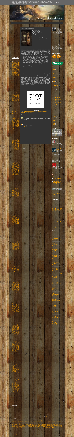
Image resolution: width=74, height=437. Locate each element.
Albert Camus (17, 70)
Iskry (12, 422)
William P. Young (14, 385)
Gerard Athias (16, 162)
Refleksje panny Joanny (57, 178)
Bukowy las (41, 420)
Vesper (57, 424)
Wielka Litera (27, 425)
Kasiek (25, 117)
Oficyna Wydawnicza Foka (26, 423)
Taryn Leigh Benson (16, 369)
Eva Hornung (15, 150)
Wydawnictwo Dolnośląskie (21, 427)
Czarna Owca (52, 420)
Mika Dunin (17, 305)
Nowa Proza (58, 422)
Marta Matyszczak (14, 284)
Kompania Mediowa (20, 422)
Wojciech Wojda (16, 389)
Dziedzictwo (54, 287)
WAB (12, 425)
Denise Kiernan (14, 137)
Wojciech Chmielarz (15, 387)
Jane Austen (17, 192)
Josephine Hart (15, 213)
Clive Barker (13, 129)
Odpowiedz (25, 126)
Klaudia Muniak (16, 238)
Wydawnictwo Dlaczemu (59, 426)
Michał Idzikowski (16, 302)
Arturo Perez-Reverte (14, 103)
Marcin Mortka (13, 265)
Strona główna (14, 22)
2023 (54, 72)
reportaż (61, 221)
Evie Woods (17, 151)
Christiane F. (17, 125)
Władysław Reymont (16, 391)
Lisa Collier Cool (17, 249)
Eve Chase (14, 151)
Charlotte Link (13, 121)
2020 (54, 76)
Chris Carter (17, 122)
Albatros (20, 420)
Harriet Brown (17, 171)
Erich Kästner (15, 148)
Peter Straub (17, 328)
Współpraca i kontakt (40, 22)
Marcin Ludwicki (16, 264)
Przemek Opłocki (17, 334)
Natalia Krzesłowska (16, 311)
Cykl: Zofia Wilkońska (55, 282)
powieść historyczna (41, 111)
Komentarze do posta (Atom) (29, 148)
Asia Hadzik (60, 27)
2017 (54, 80)
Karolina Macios (14, 224)
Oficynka (32, 423)
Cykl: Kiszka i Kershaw (55, 259)
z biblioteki (53, 195)
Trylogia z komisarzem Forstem (57, 307)
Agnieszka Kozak (14, 66)
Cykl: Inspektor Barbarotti (56, 251)
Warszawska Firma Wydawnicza (20, 425)
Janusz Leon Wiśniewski (15, 194)
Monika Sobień (13, 309)
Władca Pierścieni (55, 311)
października (56, 85)
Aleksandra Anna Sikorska (15, 74)
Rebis (31, 424)
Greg (42, 421)
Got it (61, 2)
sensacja (53, 223)
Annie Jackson (16, 97)
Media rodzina (49, 422)
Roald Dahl (14, 343)
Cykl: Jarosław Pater (55, 255)
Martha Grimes (16, 285)
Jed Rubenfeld (17, 196)
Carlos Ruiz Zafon (15, 116)
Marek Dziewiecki (15, 270)
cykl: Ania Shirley (54, 316)
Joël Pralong (15, 214)
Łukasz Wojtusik (14, 402)
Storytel (45, 424)
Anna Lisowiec (17, 90)
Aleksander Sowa (16, 73)
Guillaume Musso (15, 167)
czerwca (55, 90)
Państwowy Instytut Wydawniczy (43, 423)
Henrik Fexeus (14, 175)
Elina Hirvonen (17, 144)
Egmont (21, 421)
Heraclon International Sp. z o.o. (55, 421)
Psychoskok (22, 424)
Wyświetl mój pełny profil (56, 50)
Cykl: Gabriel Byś (55, 244)
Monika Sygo (17, 309)
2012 (54, 124)
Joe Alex (16, 206)
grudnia (55, 82)
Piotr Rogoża (17, 333)
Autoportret (28, 22)
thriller (59, 223)
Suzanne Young (16, 365)
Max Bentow (15, 287)
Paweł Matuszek (16, 326)
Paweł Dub (15, 325)
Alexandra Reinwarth (15, 78)
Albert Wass (14, 71)
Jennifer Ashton (13, 197)
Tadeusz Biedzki (14, 368)
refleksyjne (54, 221)
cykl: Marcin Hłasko (55, 323)
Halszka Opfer (17, 168)
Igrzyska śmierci (54, 290)
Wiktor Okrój (15, 382)
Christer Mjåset (17, 124)
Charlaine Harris (16, 118)
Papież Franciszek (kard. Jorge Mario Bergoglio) (15, 320)
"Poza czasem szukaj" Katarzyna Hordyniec (57, 94)
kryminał (54, 208)
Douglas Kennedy (15, 141)
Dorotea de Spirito (16, 140)
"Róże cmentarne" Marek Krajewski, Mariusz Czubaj (58, 109)
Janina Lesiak (17, 193)
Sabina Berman (14, 349)
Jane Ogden (13, 193)
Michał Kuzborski (14, 303)
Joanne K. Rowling (15, 205)
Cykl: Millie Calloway (55, 268)
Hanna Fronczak (14, 169)
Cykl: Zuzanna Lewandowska (56, 283)
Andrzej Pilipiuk (15, 82)
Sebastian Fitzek (16, 353)
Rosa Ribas (17, 346)
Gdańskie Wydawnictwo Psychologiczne (36, 421)
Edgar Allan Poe (14, 143)
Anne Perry (16, 96)
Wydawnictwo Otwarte (35, 430)
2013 (54, 123)
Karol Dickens (17, 222)
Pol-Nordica (59, 423)
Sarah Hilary (15, 352)
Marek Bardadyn (16, 269)
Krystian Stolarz (17, 242)
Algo (23, 420)
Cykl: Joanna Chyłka (55, 256)
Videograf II (59, 424)
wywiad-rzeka (54, 228)
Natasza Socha (17, 313)
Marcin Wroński (14, 268)
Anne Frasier (17, 95)
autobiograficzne (55, 201)
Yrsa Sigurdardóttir (15, 392)
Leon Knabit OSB (14, 246)
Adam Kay (13, 62)
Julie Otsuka (13, 216)
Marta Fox (15, 282)
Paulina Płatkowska (14, 324)
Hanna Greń (17, 169)
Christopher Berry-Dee (15, 126)
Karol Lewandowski (15, 223)
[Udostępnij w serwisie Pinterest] (38, 110)
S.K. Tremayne (17, 348)
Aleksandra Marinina (14, 76)
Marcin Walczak (17, 267)
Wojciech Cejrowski (16, 386)
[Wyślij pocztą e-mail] (34, 110)
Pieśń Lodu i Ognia (55, 295)
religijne (57, 221)
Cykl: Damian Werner (55, 237)
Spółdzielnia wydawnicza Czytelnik (39, 424)
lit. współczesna (60, 210)
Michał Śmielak (13, 305)
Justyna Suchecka (14, 218)
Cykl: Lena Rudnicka (55, 262)
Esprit (23, 421)
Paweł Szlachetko (14, 327)
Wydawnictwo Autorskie (59, 425)
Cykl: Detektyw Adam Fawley (56, 239)
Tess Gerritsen (15, 373)
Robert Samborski (14, 345)
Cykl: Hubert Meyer (55, 249)
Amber (25, 420)
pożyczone (54, 194)
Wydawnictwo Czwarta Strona (40, 426)
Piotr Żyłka (13, 334)
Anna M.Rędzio (14, 91)
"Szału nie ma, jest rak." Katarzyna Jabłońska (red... (57, 99)
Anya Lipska (17, 99)
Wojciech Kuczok (14, 388)
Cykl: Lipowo (54, 263)
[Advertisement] (15, 40)
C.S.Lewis (13, 113)
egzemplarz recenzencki (33, 111)
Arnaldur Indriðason (14, 100)
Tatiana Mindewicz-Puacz (15, 370)
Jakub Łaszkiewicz (14, 189)
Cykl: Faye (53, 243)
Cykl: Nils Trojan (54, 270)
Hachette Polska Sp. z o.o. (47, 421)
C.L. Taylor (17, 112)
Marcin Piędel (17, 265)
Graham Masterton (15, 163)
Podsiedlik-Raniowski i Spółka (53, 423)
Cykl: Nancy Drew (55, 269)
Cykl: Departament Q (55, 238)
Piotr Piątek (13, 333)
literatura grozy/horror (55, 211)
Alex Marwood (16, 77)
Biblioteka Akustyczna (36, 420)
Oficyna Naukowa (20, 423)
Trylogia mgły (54, 305)
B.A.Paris (17, 104)
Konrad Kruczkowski (14, 239)
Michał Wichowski (16, 304)
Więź (30, 425)
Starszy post (47, 146)
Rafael (28, 424)
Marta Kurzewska (16, 283)
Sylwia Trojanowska (14, 366)
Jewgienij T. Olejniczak (15, 198)
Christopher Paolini (14, 127)
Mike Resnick (13, 306)
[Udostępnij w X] (36, 110)
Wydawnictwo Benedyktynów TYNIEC (22, 426)
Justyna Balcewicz (16, 217)
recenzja (45, 111)
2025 (54, 69)
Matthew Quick (13, 286)
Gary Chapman (16, 160)
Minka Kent (17, 306)
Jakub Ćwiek (17, 188)
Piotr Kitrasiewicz (16, 332)
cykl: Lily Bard (54, 322)
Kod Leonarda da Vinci (56, 157)
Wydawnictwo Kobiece (26, 428)
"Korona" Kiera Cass (57, 97)
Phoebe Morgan (14, 330)
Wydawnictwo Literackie (53, 428)
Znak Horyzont (30, 112)
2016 (54, 81)
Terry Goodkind (14, 371)
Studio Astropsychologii (49, 424)
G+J (30, 421)
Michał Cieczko (14, 301)
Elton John (15, 146)
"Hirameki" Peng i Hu (57, 96)
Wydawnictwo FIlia (49, 427)
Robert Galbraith (16, 344)
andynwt (35, 416)
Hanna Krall (13, 170)
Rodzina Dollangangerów (56, 300)
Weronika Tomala (14, 381)
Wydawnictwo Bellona (15, 426)
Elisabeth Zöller (14, 145)
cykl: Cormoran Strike (55, 317)
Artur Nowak (17, 102)
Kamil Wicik (15, 220)
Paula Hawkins (17, 323)
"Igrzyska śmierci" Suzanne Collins (57, 92)
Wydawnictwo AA (34, 425)
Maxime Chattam (14, 289)
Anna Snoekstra (17, 94)
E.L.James (17, 142)
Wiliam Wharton (16, 383)
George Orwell (13, 161)
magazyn (57, 212)
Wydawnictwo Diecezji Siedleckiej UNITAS (51, 426)
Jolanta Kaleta (14, 212)
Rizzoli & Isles (54, 299)
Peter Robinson (13, 328)
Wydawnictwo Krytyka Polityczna (35, 428)
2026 (54, 68)
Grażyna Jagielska (14, 164)
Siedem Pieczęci (54, 304)
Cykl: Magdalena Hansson (56, 264)
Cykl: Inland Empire (55, 250)
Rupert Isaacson (14, 347)
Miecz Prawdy (54, 293)
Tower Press (54, 424)
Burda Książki (48, 420)
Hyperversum (54, 289)
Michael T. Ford (16, 300)
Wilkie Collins (13, 384)
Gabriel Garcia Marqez (14, 159)
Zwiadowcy (54, 313)
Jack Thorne (17, 186)
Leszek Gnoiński (16, 247)
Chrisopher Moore (14, 123)
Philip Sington (17, 329)
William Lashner (17, 384)
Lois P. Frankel (14, 251)
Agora (12, 420)
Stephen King (16, 361)
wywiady (58, 228)
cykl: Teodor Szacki (55, 324)
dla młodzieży (57, 202)
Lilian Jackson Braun (14, 248)
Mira (53, 422)
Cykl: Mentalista (54, 265)
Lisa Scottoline (17, 250)
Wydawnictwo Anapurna (53, 425)
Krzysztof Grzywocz (14, 243)
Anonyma (13, 98)
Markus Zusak (17, 280)
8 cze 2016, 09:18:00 (29, 117)
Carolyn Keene (14, 117)
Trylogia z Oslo (54, 306)
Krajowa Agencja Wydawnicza (32, 422)
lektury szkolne (54, 210)
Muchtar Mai (13, 310)
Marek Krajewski (14, 272)
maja (55, 113)
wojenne (61, 227)
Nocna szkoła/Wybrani (55, 294)
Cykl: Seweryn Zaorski (55, 275)
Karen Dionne (15, 221)
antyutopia (61, 200)
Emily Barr (15, 147)
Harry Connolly (14, 172)
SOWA (33, 424)
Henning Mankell (17, 174)
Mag (46, 422)
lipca (55, 89)
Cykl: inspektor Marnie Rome (56, 284)
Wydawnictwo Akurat (39, 425)
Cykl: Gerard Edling (55, 245)
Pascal (38, 423)
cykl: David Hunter (55, 318)
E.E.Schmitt (14, 142)
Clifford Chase (17, 128)
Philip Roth (13, 329)
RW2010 (27, 424)
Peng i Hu (17, 327)
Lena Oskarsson (16, 245)
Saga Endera (54, 301)
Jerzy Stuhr (17, 197)
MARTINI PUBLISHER (43, 422)
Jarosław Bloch (14, 195)
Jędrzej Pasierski (16, 219)
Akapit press (16, 420)
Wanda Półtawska (16, 380)
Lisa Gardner (13, 250)
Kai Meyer (13, 220)
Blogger (46, 416)
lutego (55, 117)
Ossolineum (35, 423)
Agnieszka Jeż (17, 65)
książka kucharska (59, 209)
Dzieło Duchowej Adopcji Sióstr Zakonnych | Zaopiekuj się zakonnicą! (57, 182)
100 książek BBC (21, 22)
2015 (54, 120)
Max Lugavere (16, 288)
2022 (54, 73)
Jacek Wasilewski (14, 185)
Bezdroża (31, 420)
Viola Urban (13, 379)
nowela (61, 212)
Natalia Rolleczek (14, 312)
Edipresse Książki (16, 421)
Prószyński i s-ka (16, 424)
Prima (61, 423)
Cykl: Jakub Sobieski (55, 254)
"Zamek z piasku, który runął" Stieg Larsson (57, 102)
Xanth (53, 312)
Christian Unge (13, 125)
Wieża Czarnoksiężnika (56, 310)
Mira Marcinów (14, 307)
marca (55, 116)
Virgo (61, 424)
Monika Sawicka (17, 308)
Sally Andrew (17, 350)
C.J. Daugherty (14, 111)
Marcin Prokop (14, 266)
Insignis (61, 421)
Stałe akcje (33, 22)
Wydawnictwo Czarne (30, 426)
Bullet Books (44, 420)
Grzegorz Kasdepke (16, 166)
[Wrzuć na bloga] (35, 110)
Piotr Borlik (15, 331)
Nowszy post (24, 146)
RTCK (24, 424)
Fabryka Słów (26, 421)
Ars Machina (28, 420)
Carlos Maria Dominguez (15, 115)
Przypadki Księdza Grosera (56, 298)
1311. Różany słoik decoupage (56, 176)
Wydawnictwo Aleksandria (46, 425)
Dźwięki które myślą (55, 288)
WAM (14, 425)
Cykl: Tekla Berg (54, 277)
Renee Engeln (17, 342)
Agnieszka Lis (14, 68)
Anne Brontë (13, 95)
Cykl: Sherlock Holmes (55, 276)
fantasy (61, 203)
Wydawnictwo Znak (24, 112)
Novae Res (55, 422)
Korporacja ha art (26, 422)
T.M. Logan (17, 367)
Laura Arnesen (15, 244)
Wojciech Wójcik (14, 390)
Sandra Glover (14, 351)
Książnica (38, 422)
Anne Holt (13, 96)
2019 (54, 77)
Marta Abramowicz (14, 281)
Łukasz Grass (17, 401)
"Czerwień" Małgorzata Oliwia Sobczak (59, 164)
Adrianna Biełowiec (15, 63)
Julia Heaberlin (17, 215)
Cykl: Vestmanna (54, 281)
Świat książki (18, 434)
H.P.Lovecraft (13, 168)
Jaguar (14, 422)
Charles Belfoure (26, 111)
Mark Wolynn (13, 280)
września (55, 86)
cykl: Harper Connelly (55, 321)
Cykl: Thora (54, 278)
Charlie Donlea (16, 120)
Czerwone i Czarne (57, 420)
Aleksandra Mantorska (15, 75)
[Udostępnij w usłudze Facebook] (37, 110)
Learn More (56, 2)
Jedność (17, 422)
